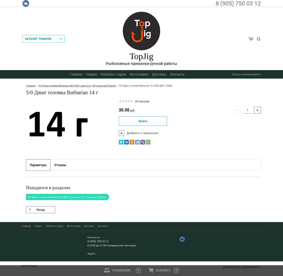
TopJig (141, 56)
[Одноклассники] (132, 142)
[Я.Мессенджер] (121, 142)
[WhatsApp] (148, 142)
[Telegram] (137, 142)
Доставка (159, 74)
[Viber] (142, 142)
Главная (76, 74)
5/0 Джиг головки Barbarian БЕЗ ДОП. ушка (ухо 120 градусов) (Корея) (77, 85)
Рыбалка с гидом (113, 74)
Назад (41, 209)
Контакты (177, 74)
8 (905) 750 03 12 (238, 3)
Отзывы (60, 165)
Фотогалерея (139, 74)
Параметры (38, 165)
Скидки (91, 74)
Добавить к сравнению (142, 133)
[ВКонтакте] (126, 142)
